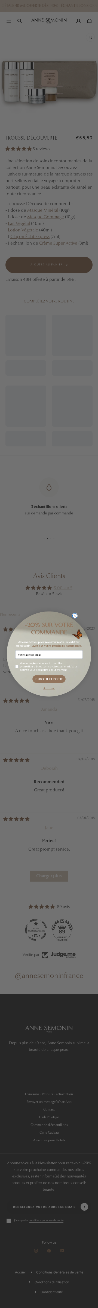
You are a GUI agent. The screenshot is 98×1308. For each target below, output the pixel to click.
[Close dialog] (74, 615)
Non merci (49, 688)
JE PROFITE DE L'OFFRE (49, 679)
